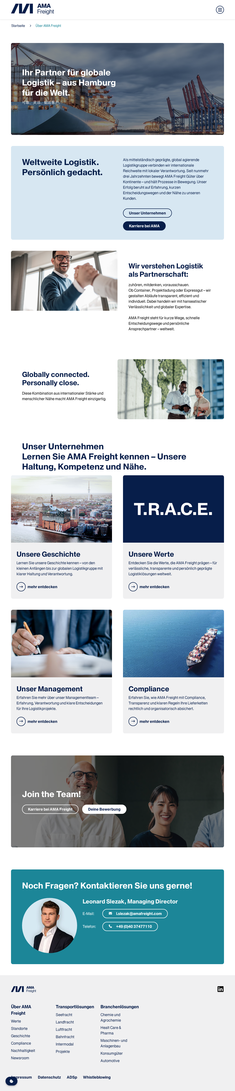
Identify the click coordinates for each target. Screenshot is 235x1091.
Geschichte (20, 1036)
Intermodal (65, 1044)
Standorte (19, 1028)
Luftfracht (64, 1029)
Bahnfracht (65, 1036)
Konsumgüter (112, 1053)
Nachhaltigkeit (23, 1050)
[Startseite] (32, 10)
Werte (16, 1021)
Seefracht (64, 1014)
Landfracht (65, 1022)
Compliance (21, 1043)
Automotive (110, 1060)
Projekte (63, 1051)
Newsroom (20, 1058)
